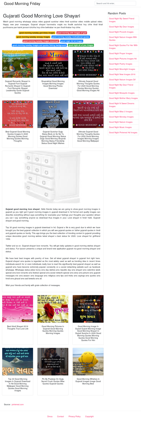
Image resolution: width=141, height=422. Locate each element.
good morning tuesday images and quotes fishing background (39, 45)
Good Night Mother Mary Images (123, 98)
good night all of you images (81, 45)
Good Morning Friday (22, 3)
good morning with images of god (71, 32)
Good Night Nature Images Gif (122, 79)
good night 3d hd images (71, 41)
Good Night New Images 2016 (122, 74)
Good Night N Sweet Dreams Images (121, 105)
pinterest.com (18, 404)
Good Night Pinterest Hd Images (123, 132)
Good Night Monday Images (121, 116)
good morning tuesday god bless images (37, 32)
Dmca (49, 416)
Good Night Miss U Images (120, 111)
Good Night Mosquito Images (122, 92)
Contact (60, 416)
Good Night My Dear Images (121, 26)
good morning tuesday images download (40, 41)
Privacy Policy (75, 416)
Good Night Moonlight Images (122, 69)
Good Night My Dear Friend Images (121, 86)
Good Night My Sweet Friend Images (121, 20)
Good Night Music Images (120, 127)
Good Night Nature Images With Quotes (123, 38)
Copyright (89, 416)
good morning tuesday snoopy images (33, 37)
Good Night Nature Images (120, 122)
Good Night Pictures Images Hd (123, 58)
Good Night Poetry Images (120, 63)
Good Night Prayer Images (120, 53)
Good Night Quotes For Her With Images (123, 46)
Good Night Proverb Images (121, 31)
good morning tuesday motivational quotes (70, 37)
